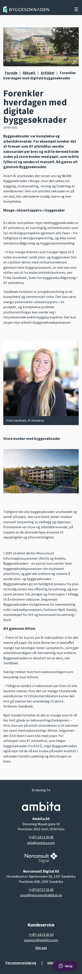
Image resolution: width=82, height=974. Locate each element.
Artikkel (47, 72)
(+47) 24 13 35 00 (41, 837)
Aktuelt (29, 72)
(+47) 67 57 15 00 (41, 890)
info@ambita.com (41, 843)
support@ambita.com (41, 940)
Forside (11, 72)
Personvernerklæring (20, 963)
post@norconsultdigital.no (41, 895)
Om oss (41, 948)
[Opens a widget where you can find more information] (66, 966)
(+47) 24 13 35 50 (41, 934)
